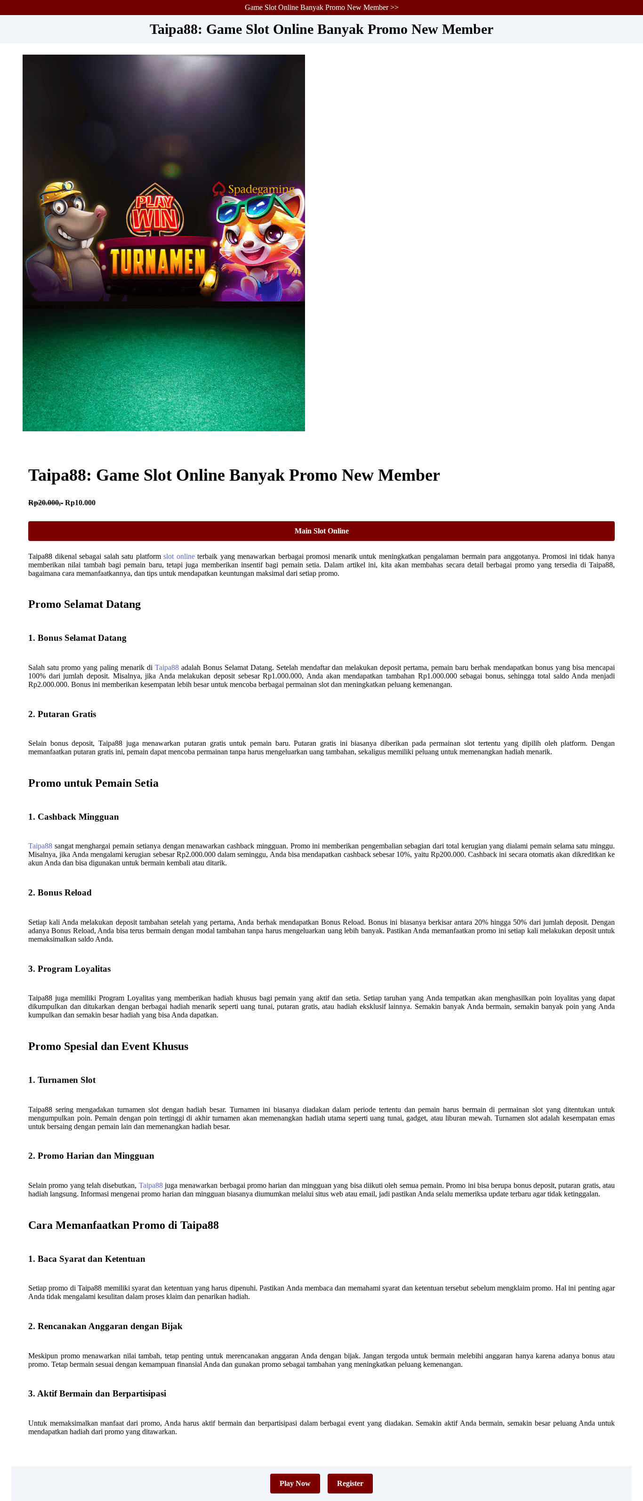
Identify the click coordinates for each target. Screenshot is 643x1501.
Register (350, 1483)
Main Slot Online (322, 531)
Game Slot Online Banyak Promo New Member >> (322, 7)
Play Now (295, 1483)
